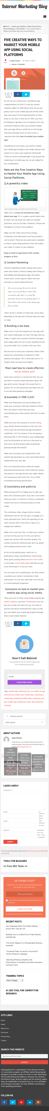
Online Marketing (9, 29)
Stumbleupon (31, 601)
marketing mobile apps (23, 698)
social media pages (22, 563)
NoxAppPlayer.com (25, 747)
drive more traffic (36, 559)
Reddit (6, 601)
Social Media (20, 29)
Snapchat (13, 601)
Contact (3, 1041)
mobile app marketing (18, 26)
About (3, 1024)
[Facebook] (18, 94)
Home (7, 26)
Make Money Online (34, 26)
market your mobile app (24, 694)
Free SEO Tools (15, 866)
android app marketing (17, 691)
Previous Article (16, 716)
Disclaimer (4, 1032)
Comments (7, 790)
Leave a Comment (18, 64)
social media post (24, 371)
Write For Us (5, 1028)
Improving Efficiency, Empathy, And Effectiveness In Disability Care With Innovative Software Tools (24, 962)
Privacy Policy (5, 1036)
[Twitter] (26, 94)
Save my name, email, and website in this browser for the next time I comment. (41, 825)
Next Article (10, 722)
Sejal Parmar (15, 61)
